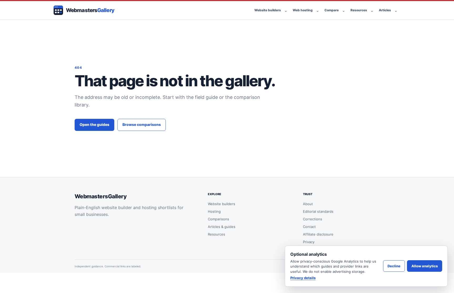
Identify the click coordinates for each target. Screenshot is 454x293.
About (308, 204)
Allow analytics (424, 266)
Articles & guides (221, 227)
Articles (385, 10)
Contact (309, 227)
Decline (394, 266)
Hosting (214, 211)
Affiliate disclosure (318, 234)
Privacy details (303, 278)
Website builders (267, 10)
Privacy (308, 242)
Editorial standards (318, 211)
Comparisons (218, 219)
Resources (358, 10)
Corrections (312, 219)
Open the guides (94, 124)
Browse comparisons (141, 124)
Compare (331, 10)
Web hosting (303, 10)
